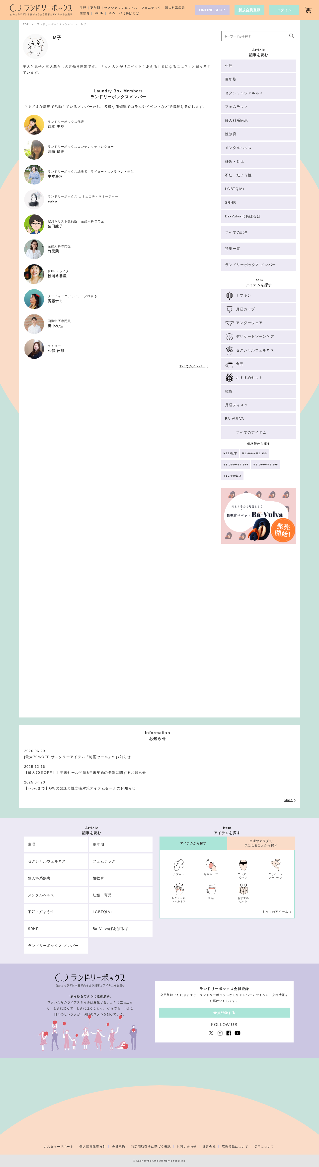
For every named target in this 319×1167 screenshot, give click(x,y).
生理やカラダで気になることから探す (261, 843)
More (288, 800)
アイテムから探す (193, 843)
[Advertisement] (258, 633)
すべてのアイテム (275, 911)
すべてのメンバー (192, 366)
